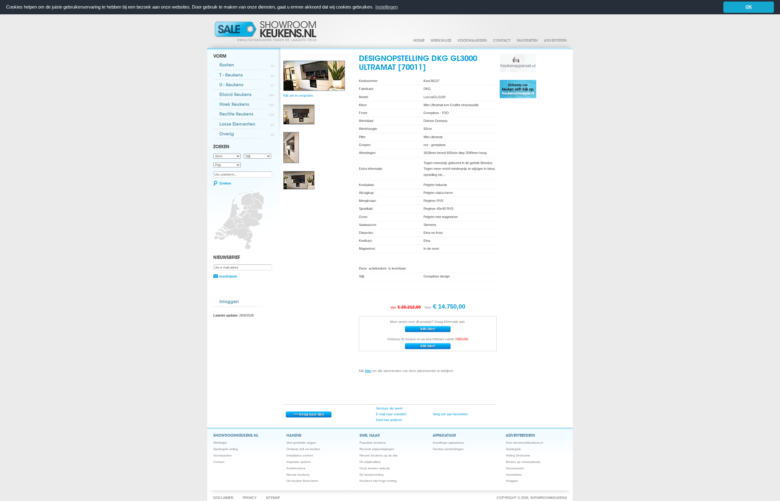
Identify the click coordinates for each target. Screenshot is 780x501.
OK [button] (749, 7)
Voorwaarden (472, 41)
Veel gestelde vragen (301, 442)
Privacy (250, 497)
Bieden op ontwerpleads (523, 461)
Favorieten (527, 41)
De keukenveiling (372, 474)
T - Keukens (246, 75)
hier (368, 371)
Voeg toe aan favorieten (450, 414)
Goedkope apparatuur (448, 442)
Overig (246, 134)
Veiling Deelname (518, 455)
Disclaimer (223, 497)
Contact (502, 41)
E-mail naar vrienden (390, 414)
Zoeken (225, 183)
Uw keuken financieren (302, 480)
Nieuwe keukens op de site (379, 455)
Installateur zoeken (299, 455)
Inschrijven (228, 276)
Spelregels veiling (225, 449)
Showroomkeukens (266, 31)
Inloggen (229, 302)
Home (418, 41)
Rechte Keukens (246, 115)
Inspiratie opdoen (298, 461)
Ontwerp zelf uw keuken (303, 449)
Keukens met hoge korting (378, 480)
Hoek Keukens (246, 105)
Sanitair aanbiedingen (448, 449)
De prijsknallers (370, 461)
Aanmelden (514, 474)
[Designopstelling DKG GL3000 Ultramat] (298, 123)
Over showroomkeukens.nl (524, 442)
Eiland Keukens (246, 95)
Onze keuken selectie (375, 468)
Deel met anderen (388, 420)
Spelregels (513, 449)
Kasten (246, 65)
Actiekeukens (295, 468)
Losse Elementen (246, 125)
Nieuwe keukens (298, 474)
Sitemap (273, 497)
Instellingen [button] (386, 6)
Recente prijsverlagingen (377, 449)
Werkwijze (441, 41)
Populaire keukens (373, 442)
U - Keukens (246, 85)
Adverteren (555, 41)
